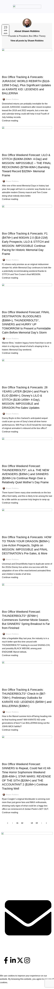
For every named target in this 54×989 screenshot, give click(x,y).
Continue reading (10, 120)
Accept (5, 986)
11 (17, 823)
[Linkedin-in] (13, 960)
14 (32, 823)
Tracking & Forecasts (13, 72)
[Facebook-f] (6, 960)
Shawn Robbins (30, 18)
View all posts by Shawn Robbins (27, 41)
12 (22, 823)
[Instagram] (27, 960)
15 (37, 823)
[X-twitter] (20, 960)
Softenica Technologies (33, 972)
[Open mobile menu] (3, 6)
